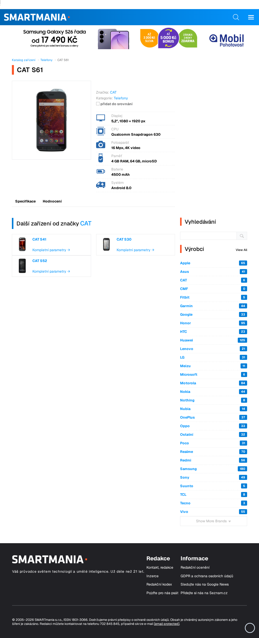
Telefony (121, 98)
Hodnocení (52, 201)
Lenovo (212, 348)
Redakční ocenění (195, 567)
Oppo (212, 426)
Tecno (212, 503)
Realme (212, 451)
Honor (212, 323)
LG (212, 357)
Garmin (212, 306)
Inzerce (152, 576)
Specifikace (25, 201)
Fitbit (212, 297)
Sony (212, 477)
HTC (212, 331)
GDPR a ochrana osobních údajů (207, 576)
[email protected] (166, 624)
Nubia (212, 409)
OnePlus (212, 417)
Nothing (212, 400)
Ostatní (212, 434)
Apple (212, 263)
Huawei (212, 340)
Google (212, 314)
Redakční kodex (159, 584)
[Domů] (37, 17)
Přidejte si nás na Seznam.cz (204, 593)
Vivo (212, 511)
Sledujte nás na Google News (205, 584)
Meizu (212, 366)
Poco (212, 443)
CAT (86, 223)
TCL (212, 494)
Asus (212, 271)
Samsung (212, 469)
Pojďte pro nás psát (162, 593)
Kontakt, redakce (159, 567)
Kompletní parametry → (51, 250)
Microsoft (212, 374)
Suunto (212, 486)
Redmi (212, 460)
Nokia (212, 391)
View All (241, 250)
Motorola (212, 383)
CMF (212, 288)
